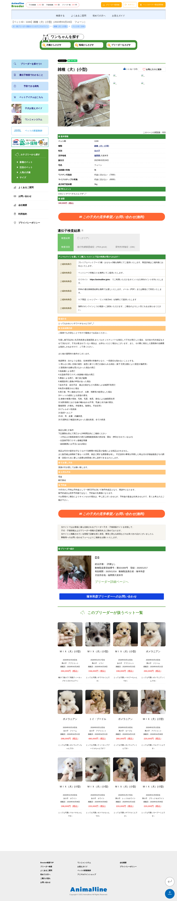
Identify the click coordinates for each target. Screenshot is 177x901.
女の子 (97, 151)
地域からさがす (86, 45)
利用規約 (22, 214)
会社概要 (22, 205)
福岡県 (97, 156)
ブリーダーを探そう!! (31, 64)
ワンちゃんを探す (65, 37)
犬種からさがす (53, 45)
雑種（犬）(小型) (101, 146)
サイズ (23, 177)
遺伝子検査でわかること (31, 75)
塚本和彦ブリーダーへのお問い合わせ (112, 596)
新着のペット (26, 162)
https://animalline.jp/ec (100, 279)
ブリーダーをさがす (121, 45)
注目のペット (26, 167)
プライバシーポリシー (29, 223)
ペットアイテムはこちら (31, 97)
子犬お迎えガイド (33, 108)
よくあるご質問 (26, 187)
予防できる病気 (31, 86)
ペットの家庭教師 (33, 130)
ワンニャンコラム (33, 119)
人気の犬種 (25, 172)
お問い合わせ (24, 196)
